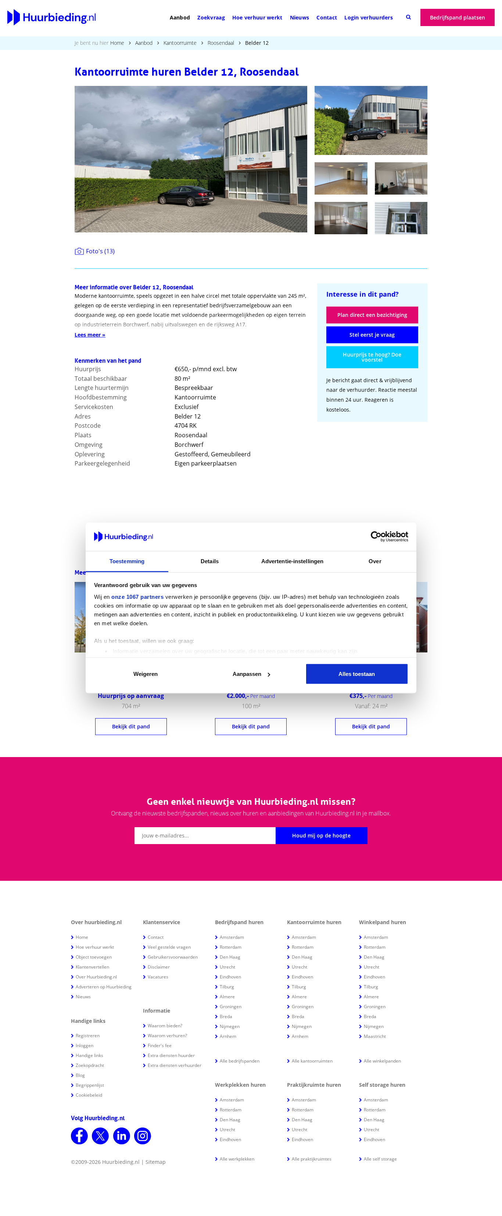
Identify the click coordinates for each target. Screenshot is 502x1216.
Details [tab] (210, 561)
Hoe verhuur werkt (257, 17)
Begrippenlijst (90, 1085)
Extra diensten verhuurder (174, 1065)
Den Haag (230, 957)
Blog (80, 1075)
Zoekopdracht (90, 1065)
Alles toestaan (356, 674)
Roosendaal (221, 42)
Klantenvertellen (92, 967)
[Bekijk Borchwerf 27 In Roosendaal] (131, 697)
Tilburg (227, 987)
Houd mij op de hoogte (321, 835)
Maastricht (375, 1036)
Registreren (88, 1035)
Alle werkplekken (237, 1159)
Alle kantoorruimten (312, 1061)
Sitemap (156, 1161)
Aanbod (180, 17)
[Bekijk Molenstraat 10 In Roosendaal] (371, 697)
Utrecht (227, 967)
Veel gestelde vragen (169, 947)
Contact (326, 17)
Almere (227, 997)
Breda (226, 1016)
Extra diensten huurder (171, 1055)
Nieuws (299, 17)
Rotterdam (230, 947)
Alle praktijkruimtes (311, 1159)
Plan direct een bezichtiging (372, 314)
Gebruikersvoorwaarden (173, 957)
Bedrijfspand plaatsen (457, 17)
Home (117, 42)
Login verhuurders (368, 17)
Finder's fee (160, 1045)
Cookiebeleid (89, 1095)
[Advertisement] (372, 476)
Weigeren (145, 674)
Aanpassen (247, 674)
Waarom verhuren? (167, 1035)
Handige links (89, 1055)
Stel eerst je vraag (372, 334)
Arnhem (228, 1036)
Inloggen (84, 1045)
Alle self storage (380, 1159)
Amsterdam (232, 937)
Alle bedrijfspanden (239, 1061)
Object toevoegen (94, 957)
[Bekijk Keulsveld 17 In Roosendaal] (251, 697)
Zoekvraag (211, 17)
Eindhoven (230, 977)
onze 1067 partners (137, 596)
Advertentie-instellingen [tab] (292, 561)
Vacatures (158, 977)
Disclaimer (159, 967)
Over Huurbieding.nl (96, 977)
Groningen (230, 1006)
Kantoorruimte (180, 42)
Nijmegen (230, 1026)
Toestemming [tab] (127, 561)
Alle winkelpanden (382, 1061)
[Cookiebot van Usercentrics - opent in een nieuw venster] (376, 536)
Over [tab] (375, 561)
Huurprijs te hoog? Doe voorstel (372, 357)
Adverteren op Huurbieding (104, 987)
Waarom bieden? (165, 1026)
